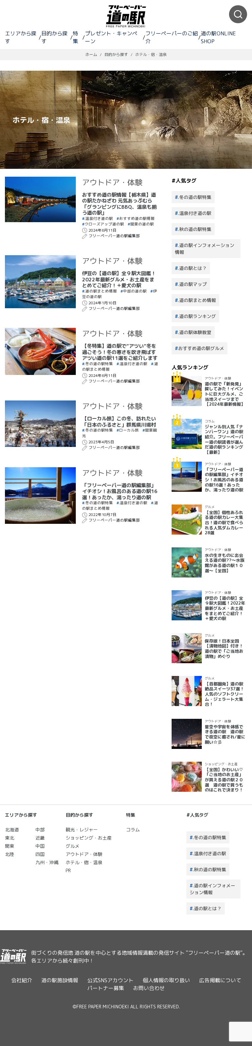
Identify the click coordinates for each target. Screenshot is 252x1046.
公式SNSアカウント (110, 980)
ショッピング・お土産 (221, 764)
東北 (9, 838)
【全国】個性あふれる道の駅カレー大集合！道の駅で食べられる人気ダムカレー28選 (224, 522)
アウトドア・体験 (112, 182)
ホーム (91, 54)
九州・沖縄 (46, 862)
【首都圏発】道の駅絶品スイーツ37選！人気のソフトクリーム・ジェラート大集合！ (224, 694)
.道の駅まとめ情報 (100, 291)
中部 (40, 829)
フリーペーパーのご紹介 (171, 37)
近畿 (40, 838)
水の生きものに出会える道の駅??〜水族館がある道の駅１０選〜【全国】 (224, 563)
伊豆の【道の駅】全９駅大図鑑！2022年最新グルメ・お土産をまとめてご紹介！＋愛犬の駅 (119, 279)
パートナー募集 (105, 988)
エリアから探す (20, 37)
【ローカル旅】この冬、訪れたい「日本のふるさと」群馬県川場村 (119, 421)
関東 (9, 846)
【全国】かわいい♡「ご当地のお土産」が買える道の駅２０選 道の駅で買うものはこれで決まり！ (224, 780)
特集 (75, 37)
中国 (40, 846)
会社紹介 (21, 980)
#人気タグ (197, 815)
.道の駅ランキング (197, 316)
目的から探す (54, 37)
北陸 (9, 854)
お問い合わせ (149, 988)
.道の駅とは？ (192, 268)
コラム (210, 421)
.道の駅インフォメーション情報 (204, 248)
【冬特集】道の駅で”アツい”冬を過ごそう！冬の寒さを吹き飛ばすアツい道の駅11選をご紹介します (120, 352)
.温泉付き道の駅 (98, 218)
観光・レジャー (82, 829)
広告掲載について (220, 980)
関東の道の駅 (142, 224)
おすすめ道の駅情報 (137, 218)
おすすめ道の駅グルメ (201, 348)
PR (68, 870)
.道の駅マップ (192, 284)
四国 (40, 854)
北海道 (12, 829)
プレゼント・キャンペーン (111, 37)
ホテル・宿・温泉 (84, 862)
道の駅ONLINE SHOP (218, 37)
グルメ (210, 507)
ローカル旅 (129, 430)
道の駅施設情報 (59, 980)
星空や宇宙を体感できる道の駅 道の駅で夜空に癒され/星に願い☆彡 (225, 734)
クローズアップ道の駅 (104, 224)
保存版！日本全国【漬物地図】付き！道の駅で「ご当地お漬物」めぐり (224, 648)
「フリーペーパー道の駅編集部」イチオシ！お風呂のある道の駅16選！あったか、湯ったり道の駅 (120, 491)
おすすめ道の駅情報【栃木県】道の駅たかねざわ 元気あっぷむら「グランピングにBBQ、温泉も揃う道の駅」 (119, 203)
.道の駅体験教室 (194, 332)
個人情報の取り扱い (166, 980)
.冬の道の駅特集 (98, 363)
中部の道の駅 (135, 291)
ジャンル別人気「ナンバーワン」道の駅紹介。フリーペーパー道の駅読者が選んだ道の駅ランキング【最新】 (224, 439)
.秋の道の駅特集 (194, 229)
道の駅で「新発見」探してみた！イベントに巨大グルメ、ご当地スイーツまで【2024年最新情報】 (225, 394)
